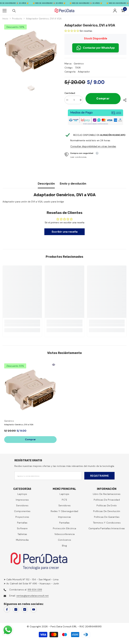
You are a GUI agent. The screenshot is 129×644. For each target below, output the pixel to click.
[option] (31, 51)
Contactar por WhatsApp (99, 47)
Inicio (5, 18)
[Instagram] (16, 609)
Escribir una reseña (64, 231)
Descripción (46, 184)
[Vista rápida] (54, 365)
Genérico (79, 63)
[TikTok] (25, 609)
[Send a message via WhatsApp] (8, 630)
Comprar (103, 98)
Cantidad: (69, 93)
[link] (22, 325)
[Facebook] (7, 609)
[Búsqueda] (14, 11)
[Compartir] (123, 100)
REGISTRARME (99, 475)
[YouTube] (33, 609)
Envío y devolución (73, 184)
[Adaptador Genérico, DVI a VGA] (30, 390)
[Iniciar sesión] (115, 10)
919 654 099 (35, 589)
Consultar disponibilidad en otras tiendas (93, 146)
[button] (71, 30)
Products (17, 18)
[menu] (5, 11)
